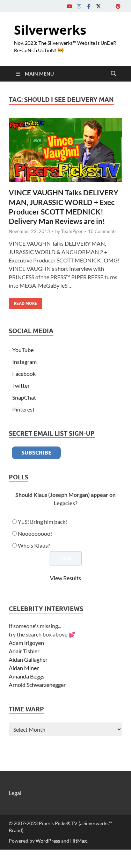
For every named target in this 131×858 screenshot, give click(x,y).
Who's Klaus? (34, 545)
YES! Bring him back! (42, 521)
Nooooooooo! (35, 533)
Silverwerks (50, 29)
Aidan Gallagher (28, 659)
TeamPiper (72, 231)
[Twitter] (98, 6)
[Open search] (113, 74)
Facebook (24, 373)
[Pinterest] (118, 6)
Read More (23, 302)
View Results (65, 578)
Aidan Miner (24, 667)
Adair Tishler (24, 651)
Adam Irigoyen (26, 642)
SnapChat (24, 397)
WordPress (48, 841)
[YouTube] (69, 6)
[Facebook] (89, 6)
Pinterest (23, 409)
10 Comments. (103, 231)
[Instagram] (79, 6)
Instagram (24, 361)
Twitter (21, 385)
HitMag (78, 841)
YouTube (23, 349)
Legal (15, 792)
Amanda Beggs (26, 676)
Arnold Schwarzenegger (37, 684)
